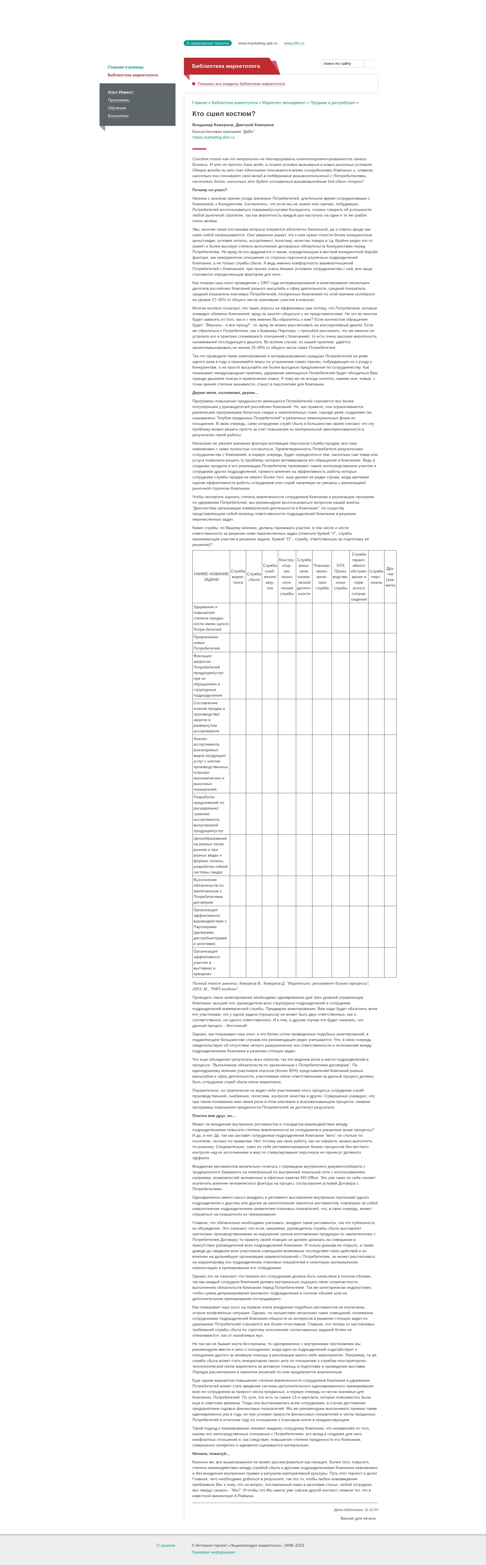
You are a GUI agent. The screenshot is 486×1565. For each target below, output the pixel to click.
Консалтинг (118, 115)
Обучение (117, 108)
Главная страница (125, 67)
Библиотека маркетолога (133, 75)
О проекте (165, 1545)
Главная (199, 102)
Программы (119, 100)
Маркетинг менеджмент (284, 102)
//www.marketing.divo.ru (213, 137)
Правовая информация (213, 1552)
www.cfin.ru (294, 43)
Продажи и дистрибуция (332, 102)
